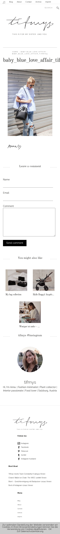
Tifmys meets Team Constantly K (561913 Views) (26, 474)
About (19, 2)
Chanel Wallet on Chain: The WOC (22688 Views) (27, 478)
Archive (39, 2)
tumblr (23, 455)
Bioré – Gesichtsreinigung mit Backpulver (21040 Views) (30, 481)
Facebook (24, 447)
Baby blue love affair (33, 52)
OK (50, 529)
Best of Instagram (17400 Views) (20, 485)
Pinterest (24, 451)
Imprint (48, 2)
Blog (11, 2)
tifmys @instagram (30, 335)
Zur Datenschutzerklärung (30, 531)
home (15, 52)
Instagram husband (28, 459)
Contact (29, 2)
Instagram (25, 443)
